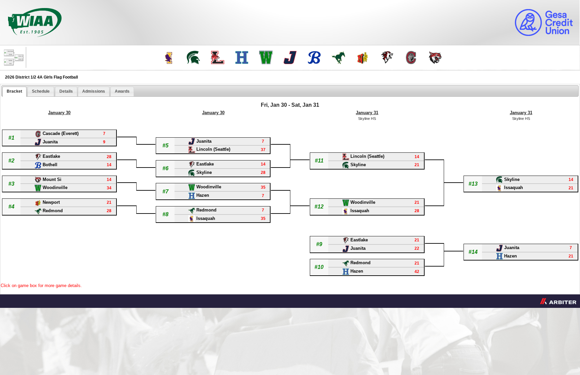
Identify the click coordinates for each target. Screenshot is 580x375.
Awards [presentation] (122, 91)
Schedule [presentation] (41, 91)
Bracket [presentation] (14, 91)
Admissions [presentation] (93, 91)
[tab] (14, 92)
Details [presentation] (66, 91)
